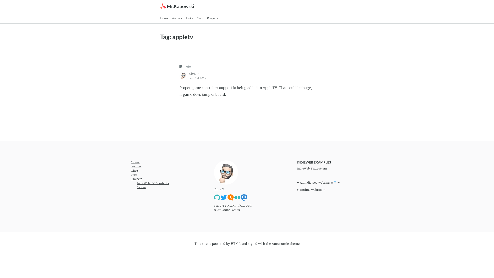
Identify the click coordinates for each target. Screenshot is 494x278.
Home (164, 18)
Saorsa (141, 187)
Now (200, 18)
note (187, 66)
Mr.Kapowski (180, 6)
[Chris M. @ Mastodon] (244, 197)
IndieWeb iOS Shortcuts (153, 183)
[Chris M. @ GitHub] (217, 197)
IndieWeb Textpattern (312, 168)
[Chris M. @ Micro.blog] (231, 197)
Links (189, 18)
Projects (212, 18)
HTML (235, 244)
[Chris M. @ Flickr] (237, 197)
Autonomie (280, 244)
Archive (177, 18)
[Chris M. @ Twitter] (224, 197)
